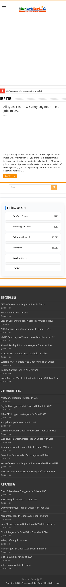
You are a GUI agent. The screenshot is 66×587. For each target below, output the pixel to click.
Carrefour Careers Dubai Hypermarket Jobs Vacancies (28, 430)
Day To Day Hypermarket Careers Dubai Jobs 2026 (26, 406)
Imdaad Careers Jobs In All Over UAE (20, 370)
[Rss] (23, 579)
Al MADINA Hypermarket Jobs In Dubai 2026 (23, 414)
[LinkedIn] (35, 579)
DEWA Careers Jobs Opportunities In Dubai (24, 91)
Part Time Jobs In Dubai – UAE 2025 (19, 499)
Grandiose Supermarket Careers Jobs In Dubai (25, 455)
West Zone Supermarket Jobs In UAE (19, 398)
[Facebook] (26, 579)
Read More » (10, 176)
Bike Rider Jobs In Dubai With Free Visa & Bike (24, 532)
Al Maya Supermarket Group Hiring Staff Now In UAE (28, 471)
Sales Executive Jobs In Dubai (16, 565)
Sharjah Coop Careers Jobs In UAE (18, 422)
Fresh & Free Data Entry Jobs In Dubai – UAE (23, 491)
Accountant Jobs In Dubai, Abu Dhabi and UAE (25, 516)
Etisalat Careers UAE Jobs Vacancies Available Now (27, 320)
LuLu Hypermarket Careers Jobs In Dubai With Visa (27, 438)
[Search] (54, 187)
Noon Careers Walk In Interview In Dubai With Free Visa (29, 378)
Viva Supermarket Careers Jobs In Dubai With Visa (26, 447)
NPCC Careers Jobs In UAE (14, 312)
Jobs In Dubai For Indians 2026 (17, 556)
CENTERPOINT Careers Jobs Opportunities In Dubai (27, 361)
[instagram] (41, 579)
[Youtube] (38, 579)
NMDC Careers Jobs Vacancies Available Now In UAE (28, 337)
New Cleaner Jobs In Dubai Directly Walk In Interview (28, 524)
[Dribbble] (32, 579)
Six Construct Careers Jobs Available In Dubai (24, 353)
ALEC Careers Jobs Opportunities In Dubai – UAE (26, 329)
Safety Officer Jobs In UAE (14, 540)
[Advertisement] (33, 49)
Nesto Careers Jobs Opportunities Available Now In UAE (29, 463)
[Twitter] (28, 579)
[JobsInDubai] (33, 7)
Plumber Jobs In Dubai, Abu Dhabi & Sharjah (24, 548)
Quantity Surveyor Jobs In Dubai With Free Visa (25, 507)
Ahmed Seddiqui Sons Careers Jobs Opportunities (26, 345)
